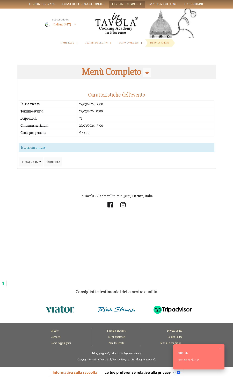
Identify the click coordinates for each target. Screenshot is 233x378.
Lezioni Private (42, 4)
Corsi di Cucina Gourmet (83, 4)
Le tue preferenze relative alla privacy (138, 372)
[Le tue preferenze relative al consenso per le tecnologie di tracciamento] (3, 283)
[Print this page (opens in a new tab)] (147, 72)
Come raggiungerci (61, 343)
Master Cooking (163, 4)
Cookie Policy (175, 336)
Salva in (31, 162)
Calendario (194, 4)
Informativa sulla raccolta (75, 372)
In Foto (55, 330)
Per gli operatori (116, 336)
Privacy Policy (174, 330)
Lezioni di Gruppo (127, 4)
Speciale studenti (116, 330)
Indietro (53, 162)
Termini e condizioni (171, 343)
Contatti (55, 336)
